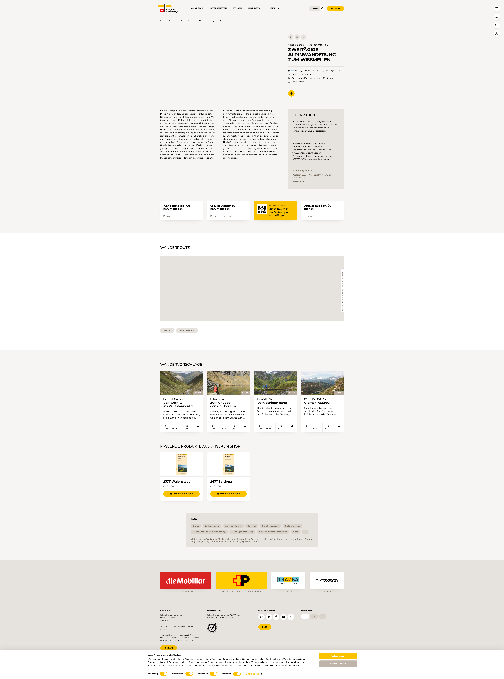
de (305, 616)
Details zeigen (252, 674)
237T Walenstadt (176, 481)
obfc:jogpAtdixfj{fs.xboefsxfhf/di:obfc (176, 626)
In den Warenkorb (183, 494)
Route (167, 330)
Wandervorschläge (177, 21)
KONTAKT (168, 648)
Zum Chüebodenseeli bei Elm (223, 404)
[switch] (189, 674)
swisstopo (342, 299)
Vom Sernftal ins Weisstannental (178, 404)
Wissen (237, 8)
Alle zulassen (338, 656)
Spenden (335, 8)
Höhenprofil (187, 330)
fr (314, 616)
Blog (264, 627)
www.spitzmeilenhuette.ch (306, 153)
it (323, 616)
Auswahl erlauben (338, 664)
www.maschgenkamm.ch (320, 159)
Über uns (274, 8)
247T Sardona (221, 481)
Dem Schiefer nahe (272, 402)
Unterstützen (218, 8)
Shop (315, 8)
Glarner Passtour (317, 402)
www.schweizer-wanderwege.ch (342, 282)
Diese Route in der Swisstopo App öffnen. (279, 212)
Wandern (197, 8)
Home (163, 21)
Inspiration (255, 8)
